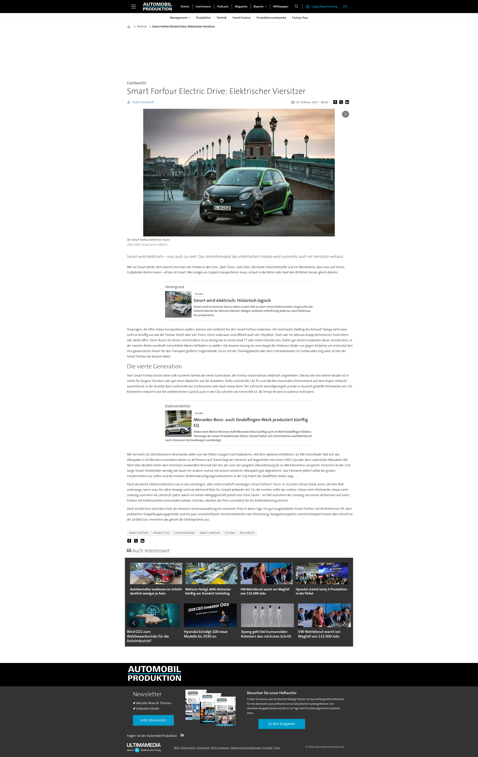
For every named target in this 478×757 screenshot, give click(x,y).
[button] (134, 623)
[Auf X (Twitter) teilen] (342, 102)
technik (230, 533)
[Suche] (296, 6)
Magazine (241, 6)
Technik (221, 18)
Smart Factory (241, 18)
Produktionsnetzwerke (271, 18)
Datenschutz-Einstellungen (246, 747)
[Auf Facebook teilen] (336, 102)
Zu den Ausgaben (281, 723)
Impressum (203, 747)
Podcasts (223, 6)
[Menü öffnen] (133, 6)
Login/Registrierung (325, 6)
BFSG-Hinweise (220, 747)
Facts (277, 747)
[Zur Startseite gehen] (157, 6)
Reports (259, 6)
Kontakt (267, 747)
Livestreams (203, 6)
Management (178, 18)
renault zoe (161, 533)
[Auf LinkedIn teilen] (348, 102)
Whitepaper (280, 6)
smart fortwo (139, 533)
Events (185, 6)
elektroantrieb (184, 533)
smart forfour (210, 533)
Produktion (203, 18)
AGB (176, 747)
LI (183, 735)
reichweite (247, 533)
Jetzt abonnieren (153, 720)
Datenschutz (188, 747)
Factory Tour (300, 18)
